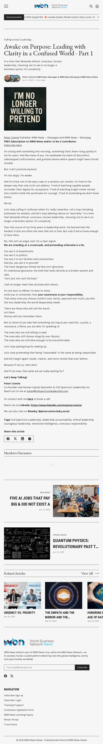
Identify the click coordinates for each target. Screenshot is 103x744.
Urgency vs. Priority (19, 613)
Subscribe (82, 667)
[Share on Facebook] (8, 438)
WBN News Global (89, 77)
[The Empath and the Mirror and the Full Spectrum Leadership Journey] (63, 595)
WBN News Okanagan (47, 77)
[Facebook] (5, 676)
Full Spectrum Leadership (17, 39)
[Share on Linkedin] (22, 438)
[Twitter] (11, 676)
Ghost (63, 740)
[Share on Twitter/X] (15, 438)
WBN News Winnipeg (69, 77)
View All (87, 573)
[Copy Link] (29, 438)
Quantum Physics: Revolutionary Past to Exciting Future (75, 544)
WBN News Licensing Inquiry (18, 715)
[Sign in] (97, 6)
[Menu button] (6, 6)
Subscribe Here (13, 145)
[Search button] (91, 6)
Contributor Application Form (19, 710)
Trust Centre (10, 724)
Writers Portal (11, 720)
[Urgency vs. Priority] (22, 595)
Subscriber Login (12, 700)
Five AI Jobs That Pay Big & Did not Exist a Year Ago (30, 501)
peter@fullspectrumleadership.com (47, 391)
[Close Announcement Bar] (98, 17)
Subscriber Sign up (13, 695)
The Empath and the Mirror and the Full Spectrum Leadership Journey (64, 615)
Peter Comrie (28, 77)
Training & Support (14, 705)
